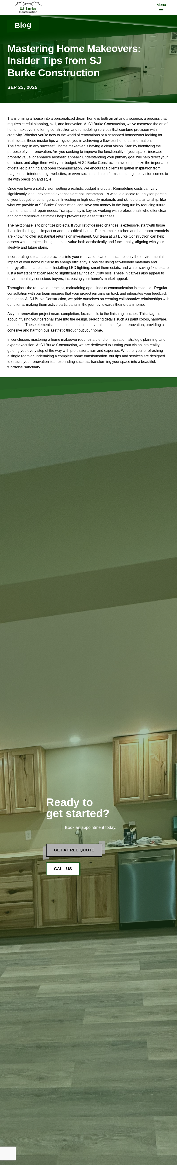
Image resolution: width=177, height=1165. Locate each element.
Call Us (63, 868)
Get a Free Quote (74, 850)
